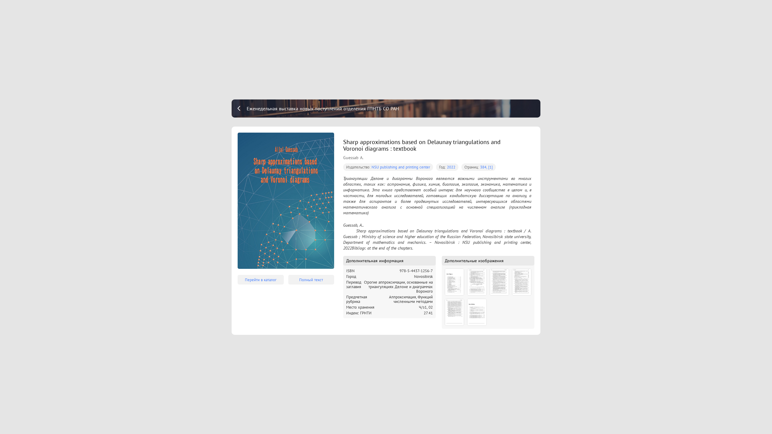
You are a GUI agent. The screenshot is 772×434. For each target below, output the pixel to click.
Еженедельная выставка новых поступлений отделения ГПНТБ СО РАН (323, 108)
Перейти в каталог (261, 279)
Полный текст (311, 279)
